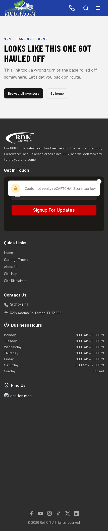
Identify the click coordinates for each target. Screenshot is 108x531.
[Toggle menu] (98, 8)
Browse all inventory (23, 93)
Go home (57, 93)
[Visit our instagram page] (49, 513)
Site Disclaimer (15, 280)
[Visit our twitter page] (67, 513)
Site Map (10, 273)
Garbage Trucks (16, 259)
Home (8, 252)
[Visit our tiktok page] (58, 513)
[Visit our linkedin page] (76, 513)
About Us (11, 266)
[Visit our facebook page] (31, 513)
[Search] (86, 8)
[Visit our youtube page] (40, 513)
